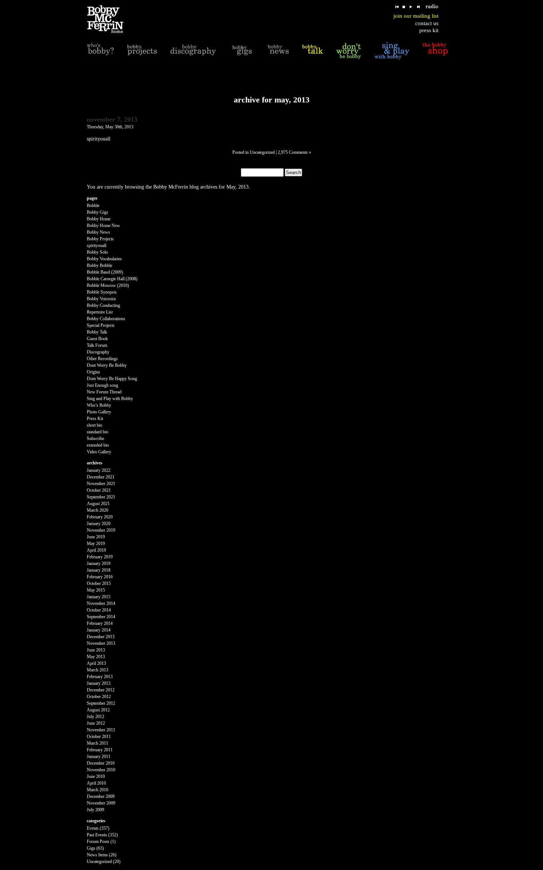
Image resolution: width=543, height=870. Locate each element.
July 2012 (95, 716)
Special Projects (101, 325)
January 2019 (98, 563)
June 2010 (96, 776)
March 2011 (97, 743)
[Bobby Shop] (435, 50)
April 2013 (96, 663)
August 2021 (98, 503)
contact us (426, 23)
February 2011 (100, 749)
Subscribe (95, 438)
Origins (93, 372)
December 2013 (101, 636)
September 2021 (101, 497)
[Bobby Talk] (312, 50)
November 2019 (101, 530)
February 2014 (100, 623)
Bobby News (98, 232)
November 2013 (101, 643)
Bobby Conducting (103, 305)
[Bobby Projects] (142, 50)
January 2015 (98, 596)
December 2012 (101, 690)
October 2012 (99, 696)
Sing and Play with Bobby (110, 398)
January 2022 (98, 470)
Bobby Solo (97, 252)
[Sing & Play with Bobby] (392, 50)
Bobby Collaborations (106, 318)
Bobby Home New (103, 225)
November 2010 (101, 769)
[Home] (110, 19)
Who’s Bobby (99, 405)
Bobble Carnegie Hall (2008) (112, 278)
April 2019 (96, 550)
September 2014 (101, 616)
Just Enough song (102, 385)
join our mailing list (415, 16)
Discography (98, 352)
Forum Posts (98, 841)
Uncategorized (262, 152)
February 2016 (100, 576)
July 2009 (95, 809)
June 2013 (96, 650)
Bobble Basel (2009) (105, 272)
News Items (97, 854)
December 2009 (101, 796)
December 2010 (101, 763)
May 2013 (96, 656)
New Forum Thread (104, 392)
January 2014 (98, 630)
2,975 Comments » (294, 152)
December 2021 (101, 477)
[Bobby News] (278, 50)
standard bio (97, 431)
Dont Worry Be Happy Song (112, 378)
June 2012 (96, 723)
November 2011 (101, 729)
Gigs (91, 848)
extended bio (98, 445)
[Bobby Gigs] (242, 50)
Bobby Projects (100, 238)
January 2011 (98, 756)
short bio (94, 425)
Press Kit (95, 418)
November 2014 (101, 603)
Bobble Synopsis (102, 292)
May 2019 (96, 543)
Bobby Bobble (99, 265)
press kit (428, 30)
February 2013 (100, 676)
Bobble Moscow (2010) (108, 285)
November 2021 (101, 483)
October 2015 (99, 583)
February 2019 (100, 556)
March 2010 (97, 789)
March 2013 (97, 670)
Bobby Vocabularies (104, 258)
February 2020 (100, 516)
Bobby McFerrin (170, 187)
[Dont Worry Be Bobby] (348, 50)
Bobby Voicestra (101, 298)
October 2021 (99, 490)
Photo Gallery (99, 411)
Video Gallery (99, 451)
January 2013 (98, 683)
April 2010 (96, 783)
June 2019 (96, 536)
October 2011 (99, 736)
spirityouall (96, 245)
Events (93, 828)
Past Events (97, 834)
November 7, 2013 (112, 119)
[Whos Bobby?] (100, 50)
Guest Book (97, 338)
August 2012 (98, 709)
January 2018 (98, 570)
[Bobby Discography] (193, 50)
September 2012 (101, 703)
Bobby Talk (97, 332)
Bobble (93, 205)
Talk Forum (97, 345)
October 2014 (99, 610)
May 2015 (96, 590)
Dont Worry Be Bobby (107, 365)
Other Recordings (102, 358)
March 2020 (97, 510)
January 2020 (98, 523)
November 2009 (101, 803)
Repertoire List (100, 312)
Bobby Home (98, 218)
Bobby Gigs (97, 212)
